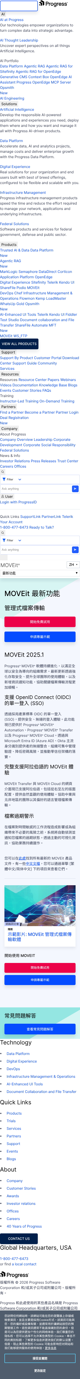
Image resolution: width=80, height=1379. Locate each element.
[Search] (2, 472)
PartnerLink (51, 516)
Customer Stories (26, 390)
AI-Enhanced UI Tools (18, 314)
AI (3, 14)
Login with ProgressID (18, 502)
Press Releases (43, 461)
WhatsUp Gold (12, 303)
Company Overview (16, 439)
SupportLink (30, 516)
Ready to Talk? (41, 527)
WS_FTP (20, 336)
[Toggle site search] (2, 533)
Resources (10, 374)
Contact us (19, 1239)
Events (5, 390)
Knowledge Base (53, 385)
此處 (22, 858)
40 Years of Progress (24, 1226)
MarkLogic (9, 271)
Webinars (68, 379)
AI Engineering (12, 98)
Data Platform (11, 66)
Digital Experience (15, 166)
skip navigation (19, 6)
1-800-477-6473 (14, 527)
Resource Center (32, 379)
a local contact (24, 1264)
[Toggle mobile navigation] (4, 557)
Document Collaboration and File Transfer (41, 1091)
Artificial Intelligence (17, 109)
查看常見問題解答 (40, 1029)
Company (9, 428)
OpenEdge (43, 277)
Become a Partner (40, 412)
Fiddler (71, 314)
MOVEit (33, 287)
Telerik (52, 282)
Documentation (25, 385)
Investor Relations (15, 461)
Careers (6, 466)
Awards (13, 1196)
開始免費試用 (40, 622)
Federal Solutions (14, 224)
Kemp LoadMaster (51, 298)
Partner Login (67, 412)
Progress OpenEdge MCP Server (43, 82)
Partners (8, 406)
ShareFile (8, 287)
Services (7, 368)
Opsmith (7, 90)
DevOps (6, 293)
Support (8, 352)
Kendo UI (66, 282)
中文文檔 (33, 863)
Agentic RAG (34, 66)
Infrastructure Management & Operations (41, 1076)
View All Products (19, 344)
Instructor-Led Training (19, 401)
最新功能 (9, 573)
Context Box (38, 77)
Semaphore (28, 271)
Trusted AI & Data (14, 250)
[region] (40, 1344)
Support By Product (16, 358)
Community (47, 363)
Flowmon (27, 298)
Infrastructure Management (23, 192)
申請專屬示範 (40, 637)
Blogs (72, 385)
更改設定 (40, 1370)
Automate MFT (28, 328)
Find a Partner (12, 412)
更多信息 (50, 1348)
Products (8, 244)
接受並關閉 (40, 1358)
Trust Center (67, 461)
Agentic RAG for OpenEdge (38, 71)
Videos (6, 385)
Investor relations (21, 1203)
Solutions (9, 104)
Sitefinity (38, 282)
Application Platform (17, 277)
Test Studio (9, 320)
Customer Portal (47, 358)
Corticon (65, 271)
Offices (20, 466)
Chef (18, 293)
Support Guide (24, 363)
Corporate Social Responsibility (49, 445)
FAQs (46, 390)
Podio (21, 287)
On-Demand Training (57, 401)
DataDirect (47, 271)
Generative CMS (13, 77)
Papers (53, 379)
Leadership (43, 439)
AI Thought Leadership (19, 40)
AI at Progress (12, 19)
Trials (11, 1121)
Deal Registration (14, 420)
